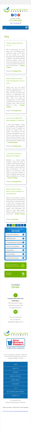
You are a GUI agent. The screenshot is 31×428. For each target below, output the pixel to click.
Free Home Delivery (12, 234)
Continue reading (13, 142)
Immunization (11, 254)
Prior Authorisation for (13, 265)
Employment (15, 380)
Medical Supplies (15, 376)
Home (15, 364)
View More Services (13, 258)
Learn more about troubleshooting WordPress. (15, 411)
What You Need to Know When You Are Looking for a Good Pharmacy (15, 191)
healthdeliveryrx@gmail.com (15, 322)
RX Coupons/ (15, 391)
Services (15, 372)
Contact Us (15, 395)
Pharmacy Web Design (12, 402)
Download (9, 274)
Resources (15, 384)
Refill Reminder (11, 238)
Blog (15, 388)
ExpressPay (10, 250)
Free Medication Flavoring (14, 242)
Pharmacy (15, 219)
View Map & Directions (15, 307)
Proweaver (22, 402)
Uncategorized (16, 71)
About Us (15, 368)
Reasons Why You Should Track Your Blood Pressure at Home (15, 81)
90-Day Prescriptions (13, 246)
